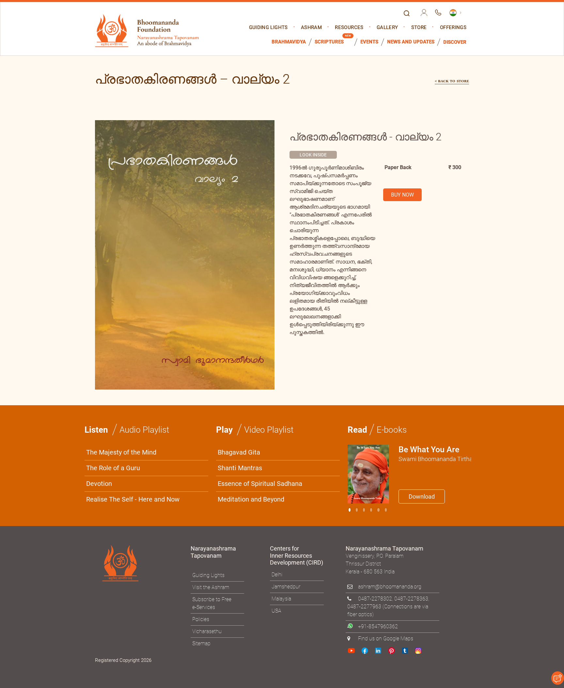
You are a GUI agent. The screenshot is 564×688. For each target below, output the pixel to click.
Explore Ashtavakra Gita (390, 408)
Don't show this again (307, 423)
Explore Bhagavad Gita (314, 408)
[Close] (420, 253)
